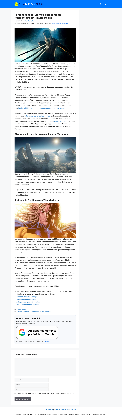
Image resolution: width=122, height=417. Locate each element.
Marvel (19, 309)
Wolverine (48, 312)
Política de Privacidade (61, 409)
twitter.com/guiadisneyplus (26, 299)
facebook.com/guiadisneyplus (27, 297)
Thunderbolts (34, 312)
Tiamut (42, 312)
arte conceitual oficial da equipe (37, 116)
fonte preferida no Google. (60, 23)
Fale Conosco (49, 409)
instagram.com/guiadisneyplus (28, 302)
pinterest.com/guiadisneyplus (27, 305)
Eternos (19, 312)
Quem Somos (73, 409)
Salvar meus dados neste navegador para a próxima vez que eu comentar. (45, 394)
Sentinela (26, 312)
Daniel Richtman (60, 121)
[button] (100, 4)
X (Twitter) (46, 341)
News (24, 309)
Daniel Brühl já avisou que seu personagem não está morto (41, 108)
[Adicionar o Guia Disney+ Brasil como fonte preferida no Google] (37, 332)
